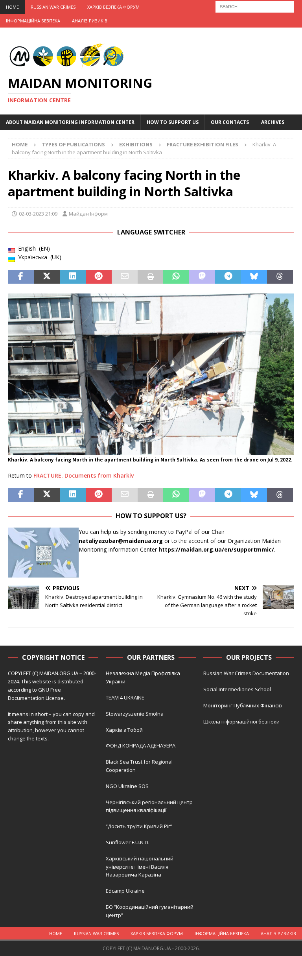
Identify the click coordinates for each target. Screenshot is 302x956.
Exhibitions (136, 144)
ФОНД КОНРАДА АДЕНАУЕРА (141, 745)
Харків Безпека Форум (113, 7)
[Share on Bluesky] (254, 277)
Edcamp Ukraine (125, 890)
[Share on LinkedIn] (73, 277)
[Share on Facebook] (21, 277)
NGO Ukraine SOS (127, 786)
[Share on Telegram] (228, 277)
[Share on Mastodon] (202, 277)
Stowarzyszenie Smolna (135, 713)
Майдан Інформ (88, 213)
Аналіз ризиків (89, 21)
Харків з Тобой (124, 729)
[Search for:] (254, 6)
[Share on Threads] (280, 277)
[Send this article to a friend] (125, 277)
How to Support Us (173, 122)
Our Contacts (230, 122)
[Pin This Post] (99, 277)
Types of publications (73, 144)
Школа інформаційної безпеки (241, 721)
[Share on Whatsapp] (176, 277)
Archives (272, 122)
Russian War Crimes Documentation (246, 673)
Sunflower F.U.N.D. (127, 842)
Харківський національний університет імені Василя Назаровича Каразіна (139, 866)
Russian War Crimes (53, 7)
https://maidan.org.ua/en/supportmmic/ (216, 549)
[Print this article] (151, 277)
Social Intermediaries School (237, 689)
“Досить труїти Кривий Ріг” (139, 826)
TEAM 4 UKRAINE (125, 697)
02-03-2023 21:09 (38, 213)
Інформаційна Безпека (33, 21)
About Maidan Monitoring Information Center (70, 122)
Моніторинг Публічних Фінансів (242, 705)
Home (12, 7)
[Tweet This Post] (47, 277)
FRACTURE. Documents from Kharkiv (83, 475)
